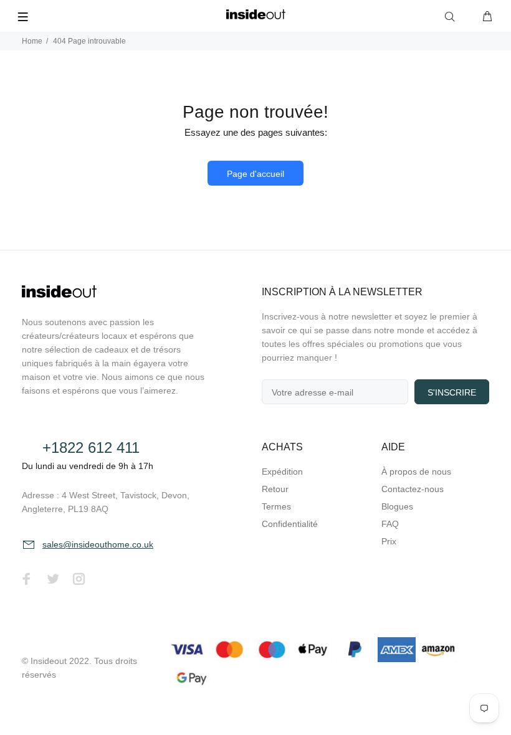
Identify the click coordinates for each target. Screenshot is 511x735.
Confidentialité (290, 524)
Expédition (282, 472)
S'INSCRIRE (451, 392)
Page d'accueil (255, 174)
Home (32, 41)
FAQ (390, 524)
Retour (275, 489)
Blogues (397, 506)
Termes (276, 506)
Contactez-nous (412, 489)
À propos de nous (416, 472)
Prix (388, 541)
